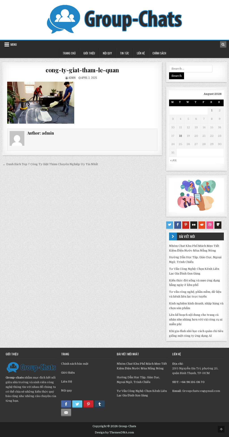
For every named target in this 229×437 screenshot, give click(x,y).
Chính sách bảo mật (74, 363)
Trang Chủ (69, 53)
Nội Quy (107, 53)
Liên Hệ (141, 53)
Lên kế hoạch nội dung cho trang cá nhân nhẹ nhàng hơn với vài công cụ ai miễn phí (195, 319)
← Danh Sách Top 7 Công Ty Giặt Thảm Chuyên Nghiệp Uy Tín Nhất (50, 164)
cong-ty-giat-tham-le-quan (82, 70)
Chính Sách (159, 53)
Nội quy (66, 390)
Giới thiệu (68, 372)
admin (72, 77)
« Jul (173, 160)
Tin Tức (124, 53)
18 (180, 135)
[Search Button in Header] (223, 44)
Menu (14, 44)
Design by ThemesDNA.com (114, 432)
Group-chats (15, 377)
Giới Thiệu (89, 53)
